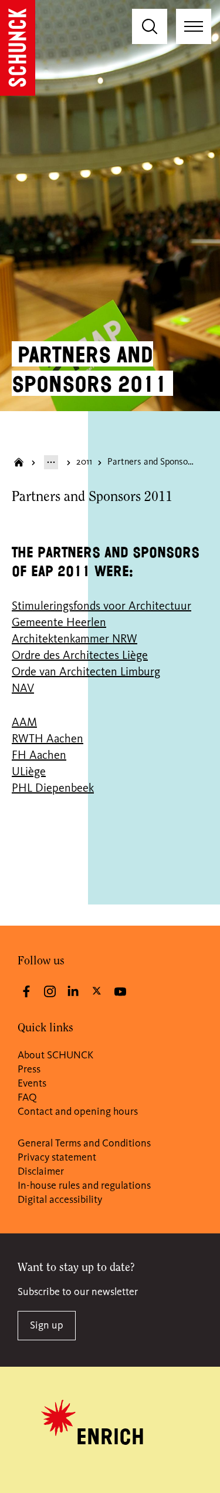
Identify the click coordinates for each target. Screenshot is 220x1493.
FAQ (27, 1097)
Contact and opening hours (78, 1112)
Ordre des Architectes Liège (80, 656)
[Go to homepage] (17, 48)
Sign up (46, 1325)
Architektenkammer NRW (74, 639)
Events (32, 1083)
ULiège (29, 772)
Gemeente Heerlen (59, 623)
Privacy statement (57, 1157)
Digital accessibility (60, 1200)
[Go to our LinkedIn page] (73, 991)
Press (29, 1069)
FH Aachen (39, 756)
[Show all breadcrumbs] (51, 462)
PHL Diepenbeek (53, 789)
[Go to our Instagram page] (50, 991)
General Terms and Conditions (84, 1143)
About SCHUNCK (55, 1055)
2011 (84, 462)
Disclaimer (41, 1171)
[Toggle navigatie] (193, 26)
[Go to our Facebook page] (26, 991)
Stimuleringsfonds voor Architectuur (101, 607)
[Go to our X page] (97, 990)
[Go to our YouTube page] (120, 991)
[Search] (149, 26)
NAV (23, 689)
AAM (24, 723)
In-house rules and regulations (84, 1186)
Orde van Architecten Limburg (86, 672)
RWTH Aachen (47, 739)
